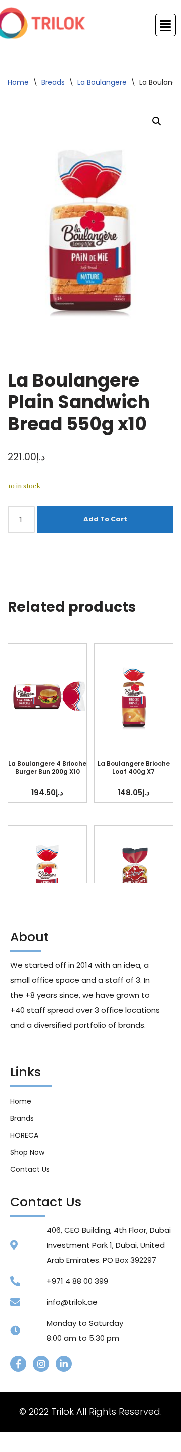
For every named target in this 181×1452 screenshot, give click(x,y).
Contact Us (30, 1169)
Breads (53, 82)
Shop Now (27, 1152)
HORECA (24, 1135)
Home (18, 82)
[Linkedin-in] (64, 1364)
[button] (157, 121)
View (47, 696)
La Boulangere (102, 82)
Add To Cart (105, 519)
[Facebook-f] (18, 1364)
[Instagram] (41, 1364)
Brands (22, 1118)
